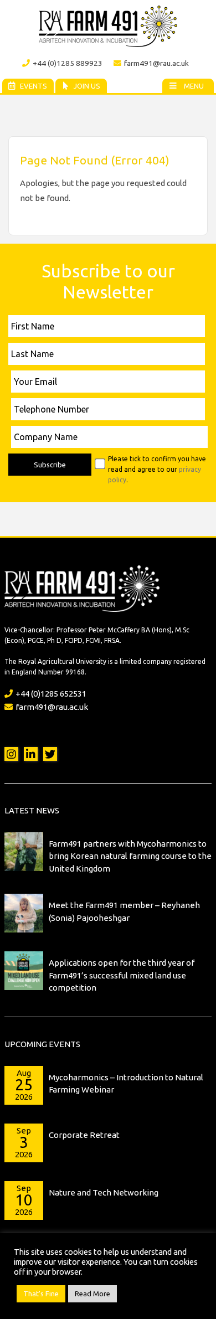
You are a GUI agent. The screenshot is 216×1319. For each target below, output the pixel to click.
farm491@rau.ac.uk (156, 63)
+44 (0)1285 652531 (51, 693)
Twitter (50, 754)
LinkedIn (31, 754)
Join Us (87, 86)
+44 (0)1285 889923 (67, 63)
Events (33, 86)
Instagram (11, 754)
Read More (92, 1293)
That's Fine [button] (41, 1293)
